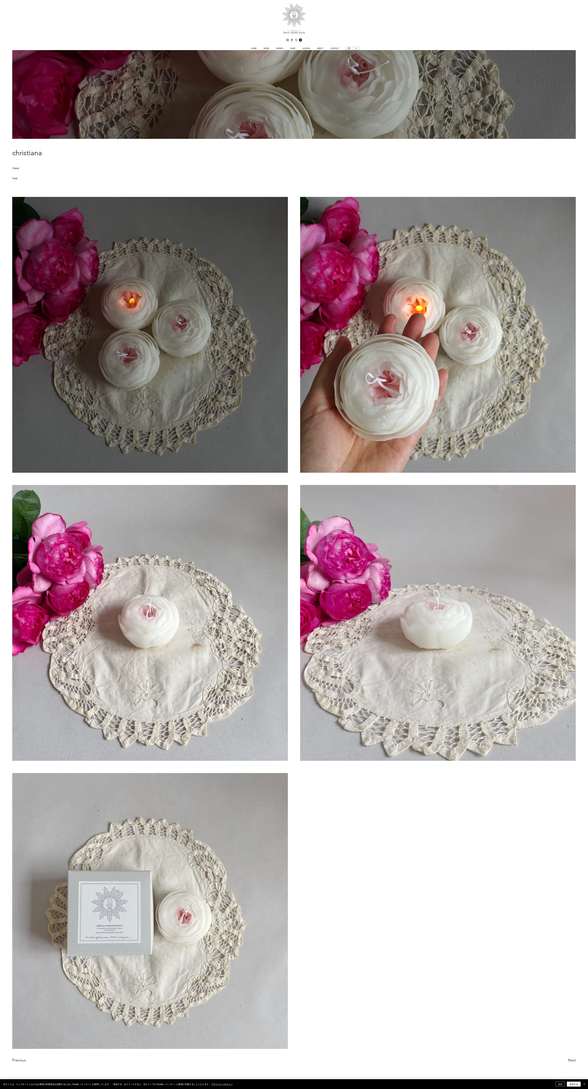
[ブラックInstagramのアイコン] (287, 40)
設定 (560, 1084)
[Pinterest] (300, 40)
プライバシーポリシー (222, 1084)
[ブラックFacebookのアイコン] (291, 40)
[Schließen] (584, 1084)
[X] (296, 40)
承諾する (573, 1084)
